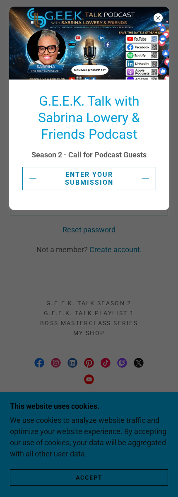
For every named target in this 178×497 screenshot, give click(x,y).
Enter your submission (89, 178)
